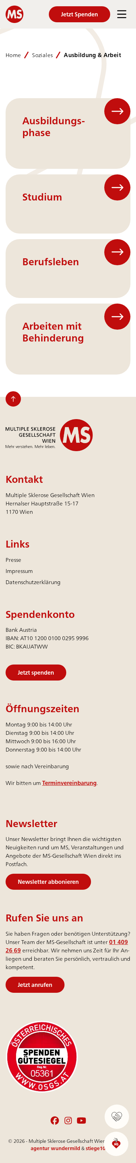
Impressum (19, 571)
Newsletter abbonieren (48, 882)
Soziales (42, 55)
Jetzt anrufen (35, 985)
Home (13, 55)
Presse (13, 560)
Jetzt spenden (36, 672)
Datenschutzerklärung (33, 582)
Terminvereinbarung (69, 783)
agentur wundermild (55, 1148)
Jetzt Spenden (79, 14)
